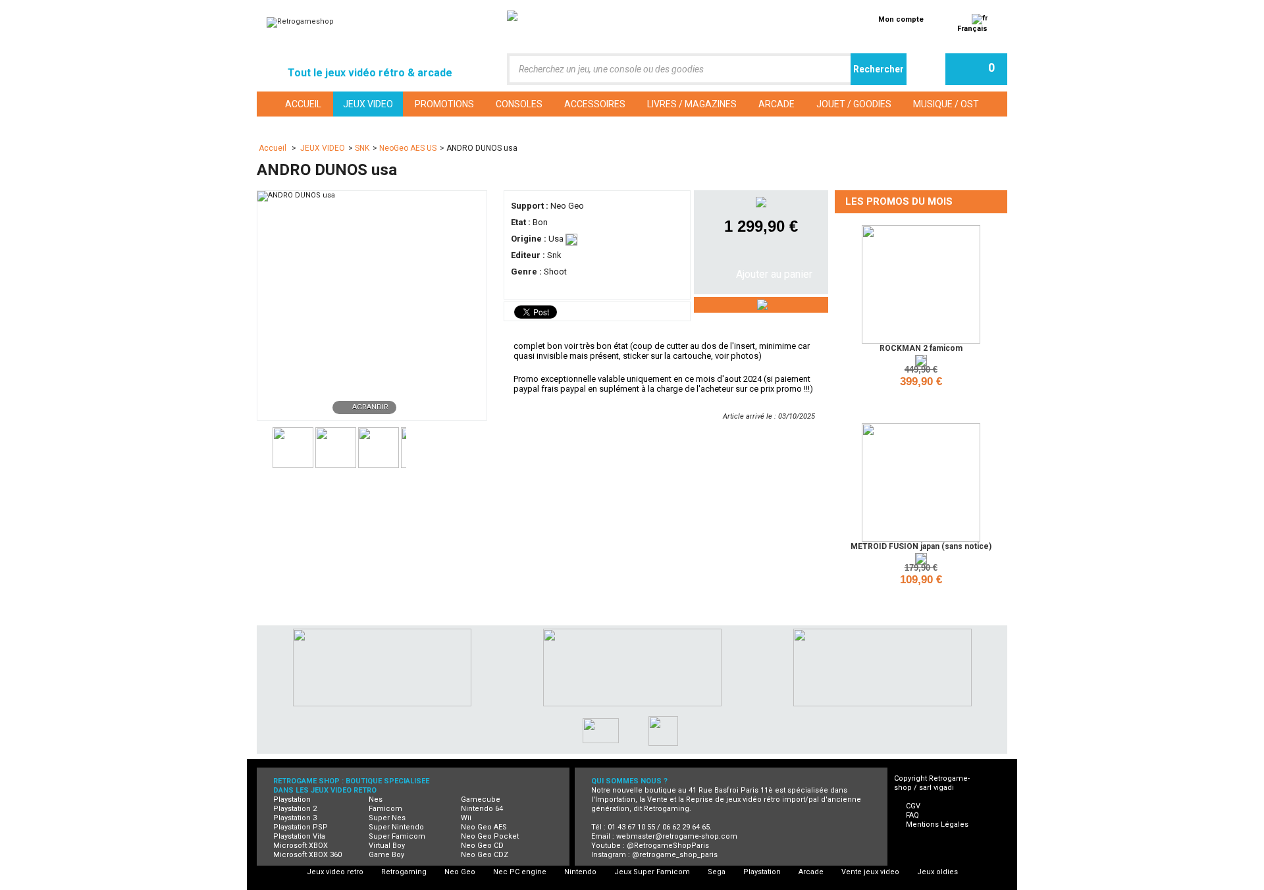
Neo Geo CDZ (484, 855)
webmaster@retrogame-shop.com (676, 836)
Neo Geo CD (482, 845)
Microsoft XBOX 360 (307, 855)
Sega (716, 872)
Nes (375, 799)
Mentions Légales (937, 824)
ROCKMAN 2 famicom (921, 348)
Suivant (412, 446)
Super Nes (387, 818)
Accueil (273, 148)
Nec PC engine (519, 872)
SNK (362, 148)
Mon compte (901, 19)
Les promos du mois (899, 201)
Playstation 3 (295, 818)
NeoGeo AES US (407, 148)
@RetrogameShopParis (668, 845)
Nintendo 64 (482, 808)
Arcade (811, 872)
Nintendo (580, 872)
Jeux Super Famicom (652, 872)
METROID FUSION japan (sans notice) (921, 546)
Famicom (385, 808)
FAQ (912, 815)
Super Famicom (397, 836)
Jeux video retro (335, 872)
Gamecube (480, 799)
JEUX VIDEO (322, 148)
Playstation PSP (300, 827)
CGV (913, 806)
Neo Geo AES (484, 827)
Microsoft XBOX (300, 845)
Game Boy (386, 855)
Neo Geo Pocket (490, 836)
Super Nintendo (396, 827)
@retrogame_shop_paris (675, 855)
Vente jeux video (870, 872)
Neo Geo (459, 872)
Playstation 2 (295, 808)
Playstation (292, 799)
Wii (466, 818)
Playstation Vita (299, 836)
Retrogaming (404, 872)
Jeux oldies (937, 872)
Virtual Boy (387, 845)
